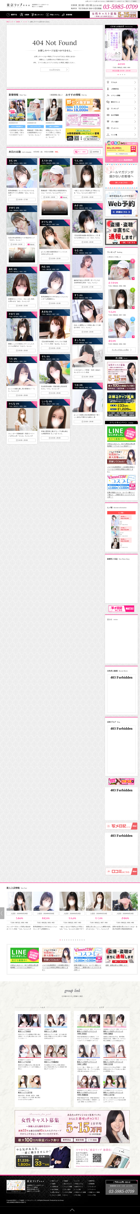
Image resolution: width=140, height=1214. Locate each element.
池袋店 (66, 1181)
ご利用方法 (55, 1186)
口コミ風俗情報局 (126, 160)
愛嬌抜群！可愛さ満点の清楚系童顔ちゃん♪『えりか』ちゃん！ (35, 132)
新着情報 (69, 15)
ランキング (92, 1186)
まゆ (45, 918)
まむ (112, 341)
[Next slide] (136, 44)
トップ (77, 1181)
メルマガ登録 (68, 1192)
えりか (113, 282)
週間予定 (14, 15)
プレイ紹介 (67, 1189)
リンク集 (78, 1189)
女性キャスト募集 (80, 1192)
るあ (125, 918)
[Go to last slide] (106, 44)
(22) (121, 64)
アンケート (92, 1189)
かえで (19, 918)
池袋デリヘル (114, 160)
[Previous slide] (2, 913)
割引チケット (79, 1186)
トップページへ (54, 69)
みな (98, 918)
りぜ (72, 918)
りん (112, 312)
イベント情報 (68, 1186)
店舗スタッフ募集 (94, 1192)
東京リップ (55, 1181)
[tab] (118, 74)
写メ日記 (78, 1195)
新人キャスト (39, 15)
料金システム (55, 15)
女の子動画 (55, 1189)
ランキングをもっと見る (120, 350)
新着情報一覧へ (56, 95)
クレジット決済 (56, 1195)
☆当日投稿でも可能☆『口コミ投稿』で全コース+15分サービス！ (16, 132)
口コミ (66, 1195)
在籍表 (27, 15)
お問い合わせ (55, 1192)
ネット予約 (92, 1195)
